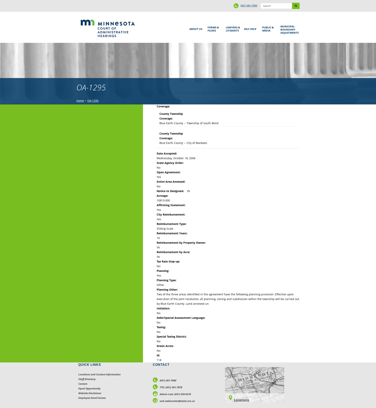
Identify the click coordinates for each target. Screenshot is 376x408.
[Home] (107, 28)
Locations (241, 400)
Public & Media (267, 28)
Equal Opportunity (89, 388)
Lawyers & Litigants (232, 28)
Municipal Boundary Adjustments (289, 29)
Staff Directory (87, 379)
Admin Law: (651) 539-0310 (175, 394)
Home (80, 100)
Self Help (249, 28)
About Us (195, 28)
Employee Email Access (92, 398)
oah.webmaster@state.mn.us (177, 401)
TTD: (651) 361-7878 (171, 387)
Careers (82, 384)
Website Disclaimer (89, 393)
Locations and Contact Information (99, 374)
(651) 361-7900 (248, 5)
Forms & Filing (212, 28)
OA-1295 (93, 100)
